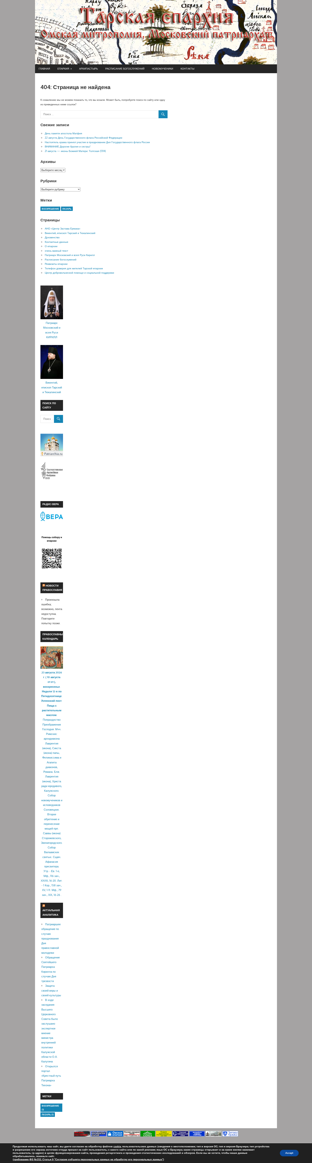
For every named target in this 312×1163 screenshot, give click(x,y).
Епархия (63, 68)
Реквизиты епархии (56, 263)
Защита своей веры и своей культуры (51, 990)
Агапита (52, 762)
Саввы (47, 833)
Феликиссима (50, 757)
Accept (289, 1153)
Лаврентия (51, 743)
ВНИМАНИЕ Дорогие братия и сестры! (67, 146)
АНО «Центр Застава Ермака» (62, 228)
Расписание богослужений (124, 68)
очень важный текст (56, 250)
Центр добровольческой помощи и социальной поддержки (79, 272)
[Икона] (51, 667)
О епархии (51, 246)
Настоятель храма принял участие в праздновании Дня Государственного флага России (97, 142)
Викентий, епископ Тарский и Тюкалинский (70, 233)
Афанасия (51, 861)
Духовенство (52, 237)
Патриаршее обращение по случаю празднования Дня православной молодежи (51, 938)
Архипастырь (88, 68)
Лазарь (67, 208)
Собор (52, 795)
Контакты (187, 68)
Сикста (56, 748)
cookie (117, 1146)
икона (46, 748)
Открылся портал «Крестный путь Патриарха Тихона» (51, 1076)
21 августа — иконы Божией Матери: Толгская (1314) (75, 150)
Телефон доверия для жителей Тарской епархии (74, 268)
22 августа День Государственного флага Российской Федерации (83, 137)
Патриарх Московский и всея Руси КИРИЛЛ (51, 330)
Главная (44, 68)
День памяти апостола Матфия (63, 133)
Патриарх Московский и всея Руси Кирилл (70, 255)
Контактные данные (56, 241)
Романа (48, 771)
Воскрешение (50, 208)
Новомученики (162, 68)
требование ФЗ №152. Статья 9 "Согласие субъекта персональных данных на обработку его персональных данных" (88, 1159)
